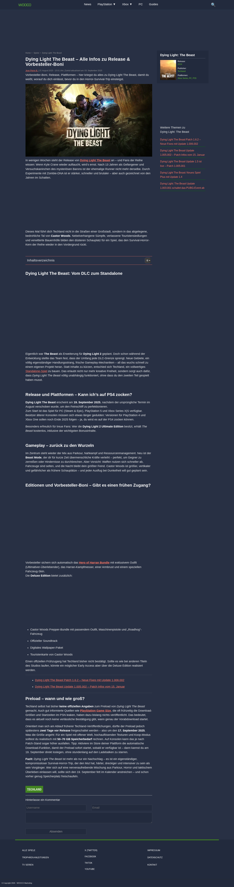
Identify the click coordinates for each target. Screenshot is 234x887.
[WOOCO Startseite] (24, 5)
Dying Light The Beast (95, 160)
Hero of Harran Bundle (94, 562)
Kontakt (152, 865)
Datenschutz (155, 857)
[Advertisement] (117, 29)
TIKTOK (88, 863)
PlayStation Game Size (95, 710)
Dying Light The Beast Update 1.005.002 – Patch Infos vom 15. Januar (80, 686)
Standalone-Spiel (36, 371)
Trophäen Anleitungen (35, 857)
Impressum (153, 850)
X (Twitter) (91, 850)
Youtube (90, 869)
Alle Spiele (28, 850)
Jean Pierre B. (31, 70)
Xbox (125, 4)
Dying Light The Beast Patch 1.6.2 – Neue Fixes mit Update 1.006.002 (79, 680)
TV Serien (27, 865)
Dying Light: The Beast (177, 55)
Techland (34, 789)
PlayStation (105, 4)
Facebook (90, 857)
